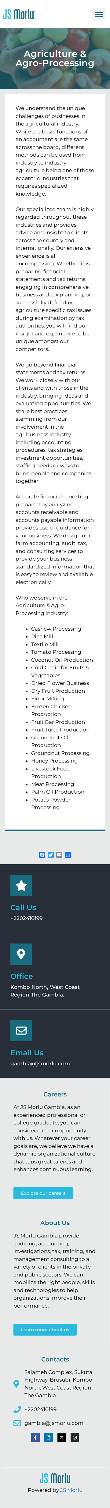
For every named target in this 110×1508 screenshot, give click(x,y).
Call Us (23, 907)
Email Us (26, 1052)
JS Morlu (71, 1490)
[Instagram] (75, 1437)
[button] (99, 14)
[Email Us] (21, 1030)
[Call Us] (21, 885)
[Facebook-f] (35, 1437)
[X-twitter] (61, 1437)
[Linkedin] (48, 1437)
